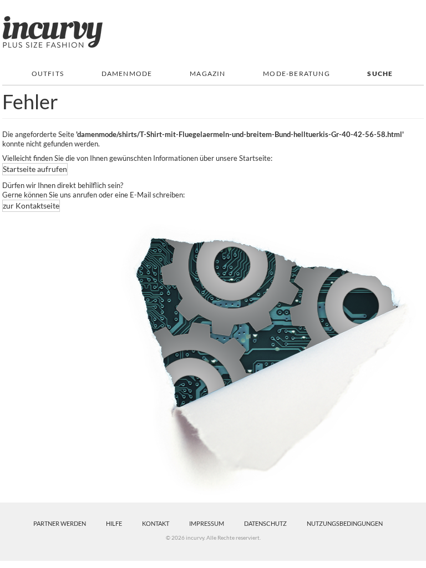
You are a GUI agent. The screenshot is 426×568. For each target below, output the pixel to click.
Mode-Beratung (296, 73)
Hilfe (114, 523)
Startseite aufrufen (35, 169)
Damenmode (127, 73)
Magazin (207, 73)
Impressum (206, 523)
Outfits (48, 73)
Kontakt (155, 523)
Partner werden (59, 523)
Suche (380, 73)
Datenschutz (265, 523)
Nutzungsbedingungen (345, 523)
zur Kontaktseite (31, 205)
